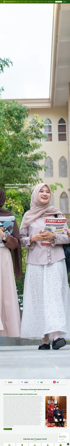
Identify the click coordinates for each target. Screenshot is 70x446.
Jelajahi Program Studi (10, 194)
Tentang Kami (37, 1)
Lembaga (31, 1)
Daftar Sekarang (58, 1)
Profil (22, 1)
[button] (32, 377)
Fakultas (25, 1)
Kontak (45, 1)
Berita (42, 1)
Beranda (18, 1)
